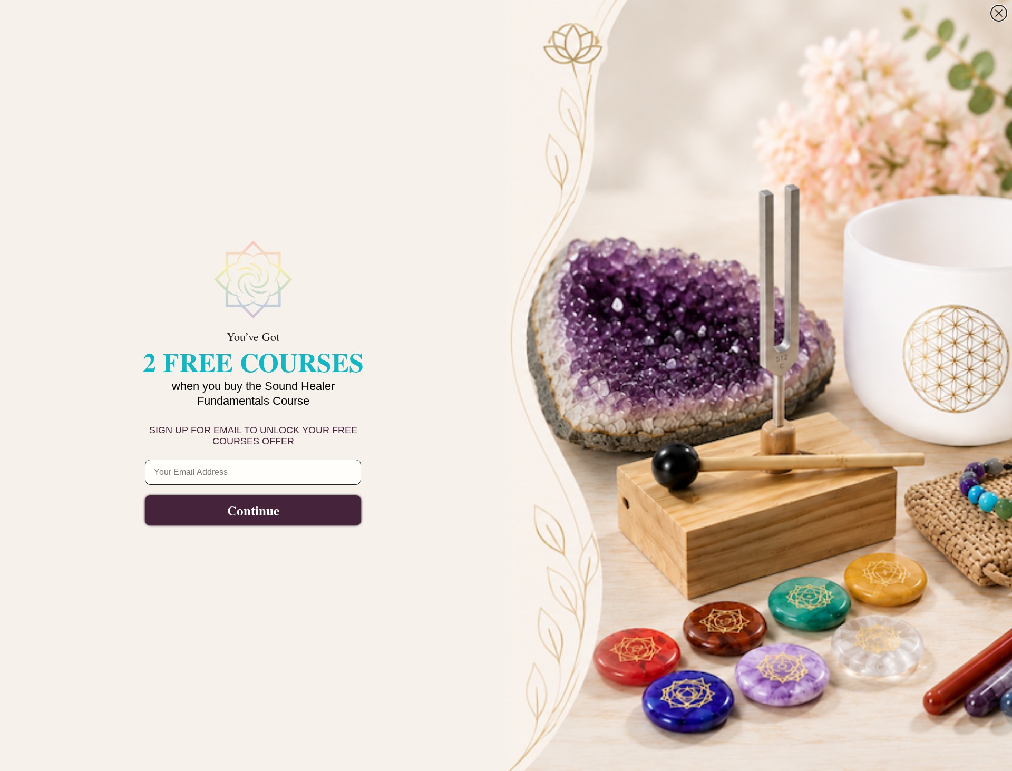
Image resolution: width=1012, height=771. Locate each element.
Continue (253, 510)
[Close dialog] (999, 13)
